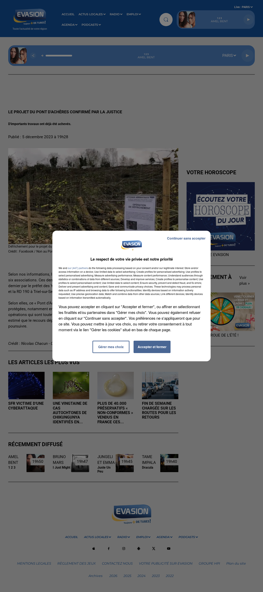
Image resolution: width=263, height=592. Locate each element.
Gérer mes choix (111, 346)
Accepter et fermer (152, 346)
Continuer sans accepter (186, 238)
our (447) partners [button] (78, 268)
